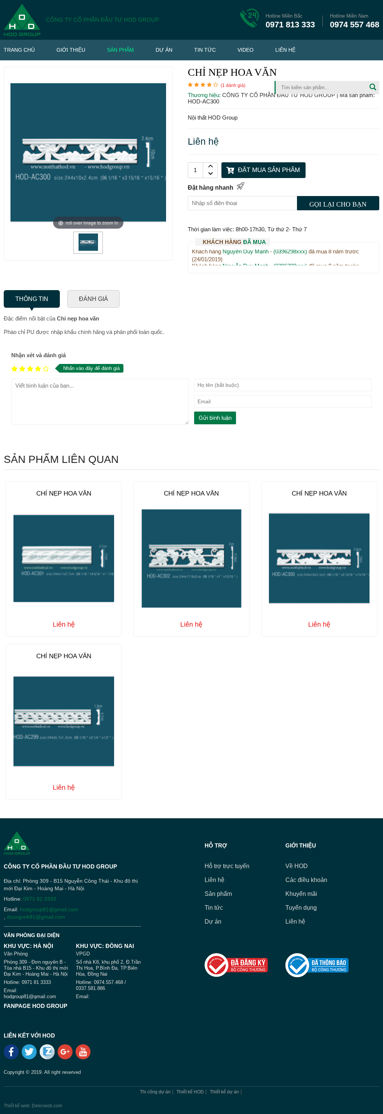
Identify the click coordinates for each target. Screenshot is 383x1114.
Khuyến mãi (301, 894)
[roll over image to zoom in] (88, 152)
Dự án (164, 50)
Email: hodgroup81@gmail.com (30, 993)
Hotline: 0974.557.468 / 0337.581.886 (101, 985)
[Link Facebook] (12, 1054)
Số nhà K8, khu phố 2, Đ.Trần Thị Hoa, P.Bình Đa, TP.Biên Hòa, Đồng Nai (108, 968)
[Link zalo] (48, 1057)
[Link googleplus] (66, 1054)
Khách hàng (234, 242)
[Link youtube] (84, 1054)
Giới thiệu (70, 50)
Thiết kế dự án (224, 1092)
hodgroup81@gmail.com (49, 909)
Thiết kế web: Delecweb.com (33, 1105)
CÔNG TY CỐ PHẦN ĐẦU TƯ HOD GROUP (279, 95)
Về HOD (296, 866)
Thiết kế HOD (190, 1092)
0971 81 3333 (39, 899)
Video (246, 50)
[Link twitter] (30, 1054)
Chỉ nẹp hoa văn (63, 493)
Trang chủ (19, 50)
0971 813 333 (290, 21)
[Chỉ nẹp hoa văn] (88, 249)
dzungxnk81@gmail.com (36, 917)
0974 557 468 (354, 21)
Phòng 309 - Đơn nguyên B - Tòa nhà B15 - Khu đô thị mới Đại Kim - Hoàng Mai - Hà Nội (36, 968)
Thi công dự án (155, 1092)
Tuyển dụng (301, 907)
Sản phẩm (120, 50)
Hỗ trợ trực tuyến (227, 866)
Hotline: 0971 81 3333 (27, 982)
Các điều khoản (306, 880)
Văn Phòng (16, 954)
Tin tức (205, 50)
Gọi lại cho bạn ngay (338, 205)
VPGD (83, 954)
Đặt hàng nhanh (210, 187)
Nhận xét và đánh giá (38, 355)
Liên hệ (285, 50)
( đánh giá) (233, 85)
